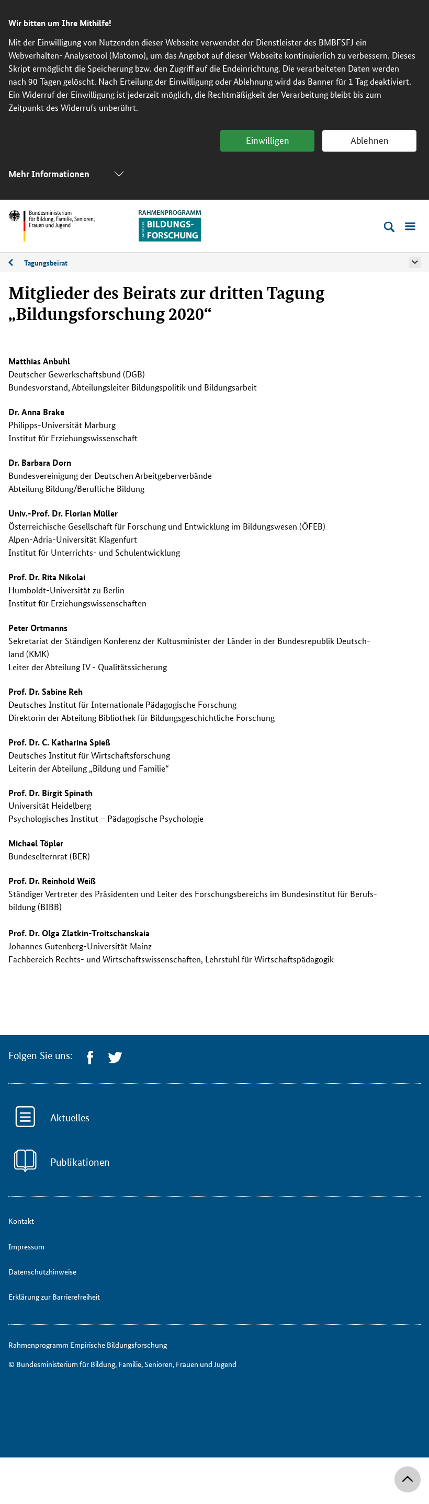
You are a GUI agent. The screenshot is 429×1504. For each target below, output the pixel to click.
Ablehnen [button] (370, 139)
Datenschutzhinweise (42, 1271)
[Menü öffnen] (410, 226)
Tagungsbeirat (45, 262)
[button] (415, 262)
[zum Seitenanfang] (407, 1479)
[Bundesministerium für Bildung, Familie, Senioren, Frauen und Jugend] (51, 226)
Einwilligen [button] (267, 139)
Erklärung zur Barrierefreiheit (54, 1296)
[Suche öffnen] (389, 226)
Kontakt (21, 1220)
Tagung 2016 (16, 264)
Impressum (26, 1246)
